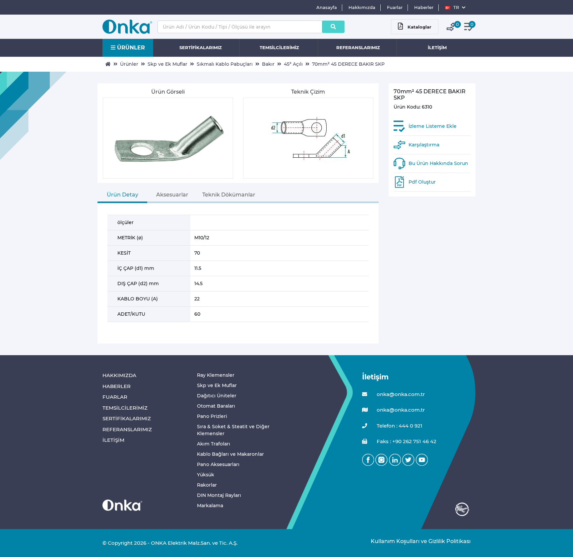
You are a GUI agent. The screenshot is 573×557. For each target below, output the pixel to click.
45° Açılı (293, 64)
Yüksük (205, 475)
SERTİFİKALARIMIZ (200, 47)
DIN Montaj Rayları (219, 495)
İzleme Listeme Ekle (433, 126)
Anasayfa (326, 7)
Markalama (210, 506)
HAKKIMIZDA (119, 375)
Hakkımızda (362, 7)
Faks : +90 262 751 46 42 (405, 441)
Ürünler (129, 64)
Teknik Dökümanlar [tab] (228, 195)
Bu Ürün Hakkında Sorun (438, 163)
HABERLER (116, 386)
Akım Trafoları (213, 444)
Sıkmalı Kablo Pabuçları (225, 64)
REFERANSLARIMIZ (358, 47)
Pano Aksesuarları (218, 464)
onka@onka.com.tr (400, 394)
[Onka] (122, 505)
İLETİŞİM (437, 47)
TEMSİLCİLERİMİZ (279, 47)
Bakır (268, 64)
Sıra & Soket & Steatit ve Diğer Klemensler (233, 430)
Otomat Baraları (216, 406)
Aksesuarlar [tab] (172, 195)
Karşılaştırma (424, 145)
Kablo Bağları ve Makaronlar (230, 454)
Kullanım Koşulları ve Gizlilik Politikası (417, 541)
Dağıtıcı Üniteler (216, 396)
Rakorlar (207, 485)
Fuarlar (395, 7)
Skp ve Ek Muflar (167, 64)
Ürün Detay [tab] (122, 195)
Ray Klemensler (215, 375)
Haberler (423, 7)
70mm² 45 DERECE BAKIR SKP (348, 64)
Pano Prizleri (212, 416)
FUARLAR (114, 397)
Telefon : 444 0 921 (398, 426)
